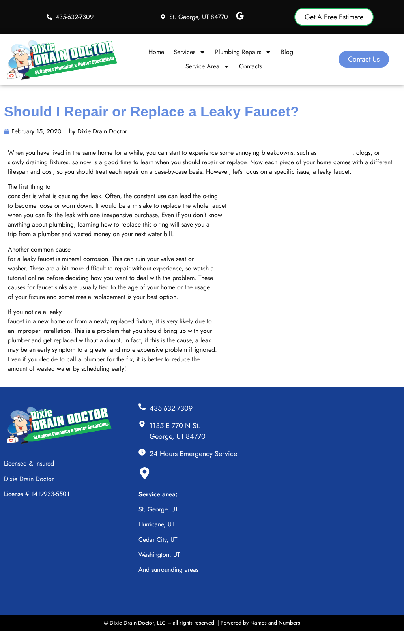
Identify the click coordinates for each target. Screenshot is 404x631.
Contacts (250, 66)
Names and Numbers (275, 623)
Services (184, 51)
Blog (287, 51)
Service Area (202, 66)
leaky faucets (335, 152)
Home (156, 51)
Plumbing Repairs (238, 51)
